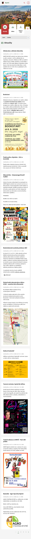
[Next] (26, 224)
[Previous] (5, 224)
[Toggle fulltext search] (24, 2)
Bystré (4, 37)
